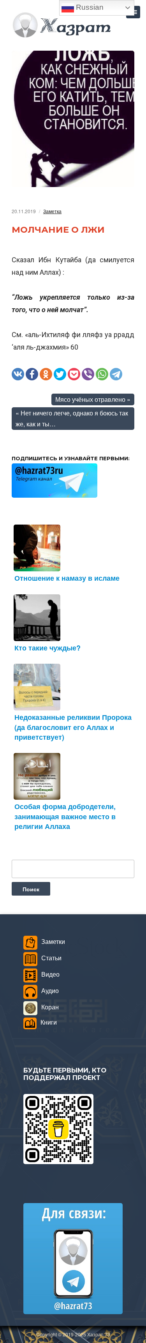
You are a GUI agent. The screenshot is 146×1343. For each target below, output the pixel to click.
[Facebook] (32, 374)
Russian (89, 7)
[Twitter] (60, 374)
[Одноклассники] (46, 374)
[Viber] (88, 374)
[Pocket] (74, 374)
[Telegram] (116, 374)
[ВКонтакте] (18, 374)
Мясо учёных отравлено (90, 399)
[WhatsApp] (102, 374)
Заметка (52, 211)
